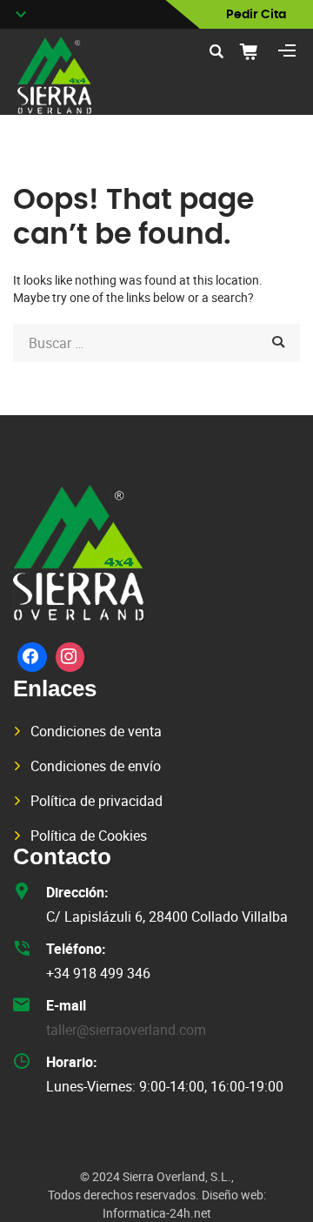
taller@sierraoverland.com (126, 1029)
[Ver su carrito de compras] (255, 51)
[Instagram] (70, 657)
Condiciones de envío (95, 766)
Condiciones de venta (96, 731)
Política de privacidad (96, 800)
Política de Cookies (88, 835)
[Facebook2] (32, 657)
